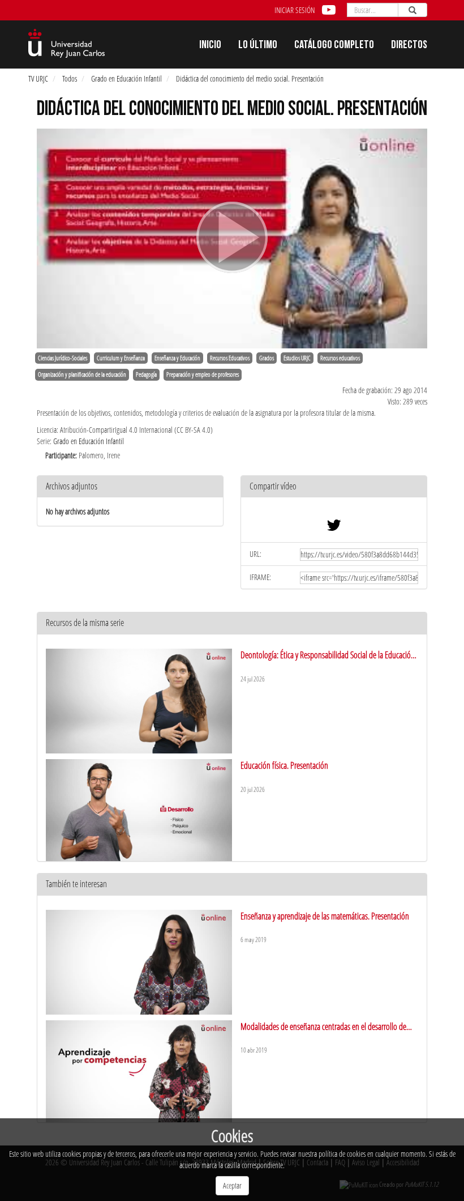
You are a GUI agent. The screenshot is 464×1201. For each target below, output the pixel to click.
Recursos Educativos (230, 358)
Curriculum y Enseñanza (121, 358)
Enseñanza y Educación (177, 358)
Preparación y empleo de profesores (202, 374)
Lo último (257, 46)
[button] (334, 487)
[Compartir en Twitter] (333, 527)
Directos (409, 46)
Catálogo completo (334, 46)
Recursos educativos (340, 358)
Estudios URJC (297, 358)
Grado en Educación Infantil (126, 78)
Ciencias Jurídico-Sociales (62, 358)
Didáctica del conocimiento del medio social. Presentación (250, 78)
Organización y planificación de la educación (82, 374)
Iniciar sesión (294, 10)
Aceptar (232, 1185)
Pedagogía (146, 374)
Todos (69, 78)
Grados (266, 358)
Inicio (210, 46)
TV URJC (38, 78)
